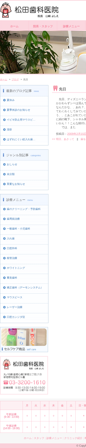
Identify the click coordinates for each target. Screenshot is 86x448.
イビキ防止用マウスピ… (21, 119)
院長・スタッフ (43, 26)
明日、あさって (63, 139)
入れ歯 (11, 238)
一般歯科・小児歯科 (18, 228)
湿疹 (9, 129)
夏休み (11, 100)
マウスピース (14, 297)
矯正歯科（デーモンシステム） (25, 287)
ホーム (14, 26)
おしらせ (12, 164)
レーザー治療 (14, 307)
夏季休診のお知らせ (18, 109)
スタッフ (39, 438)
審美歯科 (12, 277)
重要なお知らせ (16, 183)
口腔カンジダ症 (16, 316)
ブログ (15, 79)
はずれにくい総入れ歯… (21, 139)
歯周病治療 (13, 218)
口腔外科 (12, 248)
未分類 (11, 174)
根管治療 (12, 258)
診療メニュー (71, 26)
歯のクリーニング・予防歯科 (24, 208)
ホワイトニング (16, 267)
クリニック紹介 (73, 438)
